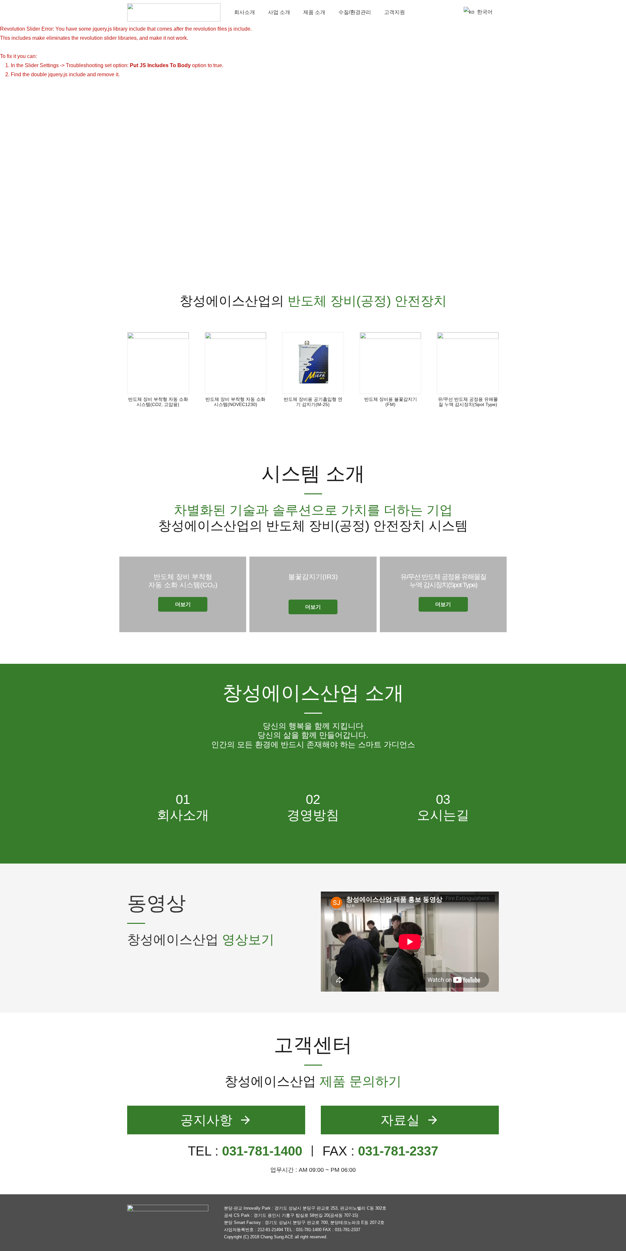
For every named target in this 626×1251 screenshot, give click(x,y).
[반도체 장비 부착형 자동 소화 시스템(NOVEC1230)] (235, 363)
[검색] (449, 12)
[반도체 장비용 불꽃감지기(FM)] (390, 363)
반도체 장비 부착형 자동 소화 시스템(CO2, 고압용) (158, 402)
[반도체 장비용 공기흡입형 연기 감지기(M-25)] (313, 363)
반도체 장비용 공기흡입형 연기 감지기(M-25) (313, 402)
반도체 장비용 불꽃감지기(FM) (390, 402)
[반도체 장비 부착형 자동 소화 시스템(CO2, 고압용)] (158, 363)
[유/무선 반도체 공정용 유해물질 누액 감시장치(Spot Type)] (468, 363)
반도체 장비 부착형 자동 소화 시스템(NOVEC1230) (235, 402)
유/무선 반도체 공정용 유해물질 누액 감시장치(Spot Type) (468, 402)
